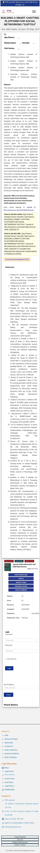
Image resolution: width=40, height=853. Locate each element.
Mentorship (9, 743)
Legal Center (9, 771)
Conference (9, 746)
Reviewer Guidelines (12, 754)
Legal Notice (9, 786)
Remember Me (11, 659)
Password (8, 645)
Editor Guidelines (11, 757)
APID (6, 735)
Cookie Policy (10, 779)
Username (8, 634)
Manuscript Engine (11, 739)
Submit (8, 695)
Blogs (7, 768)
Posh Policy (9, 782)
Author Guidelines (11, 750)
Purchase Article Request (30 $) (17, 259)
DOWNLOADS (9, 790)
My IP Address (9, 684)
